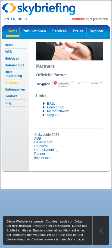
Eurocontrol (55, 107)
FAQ (8, 103)
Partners (11, 83)
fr (13, 19)
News (9, 45)
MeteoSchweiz (58, 111)
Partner (39, 154)
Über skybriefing (13, 74)
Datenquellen (15, 89)
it (25, 19)
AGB (8, 52)
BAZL (51, 103)
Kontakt (11, 96)
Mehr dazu (76, 239)
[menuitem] (12, 32)
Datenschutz (14, 65)
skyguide (53, 115)
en (6, 19)
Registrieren (98, 19)
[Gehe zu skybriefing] (39, 8)
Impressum (42, 157)
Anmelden (80, 19)
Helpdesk (12, 58)
